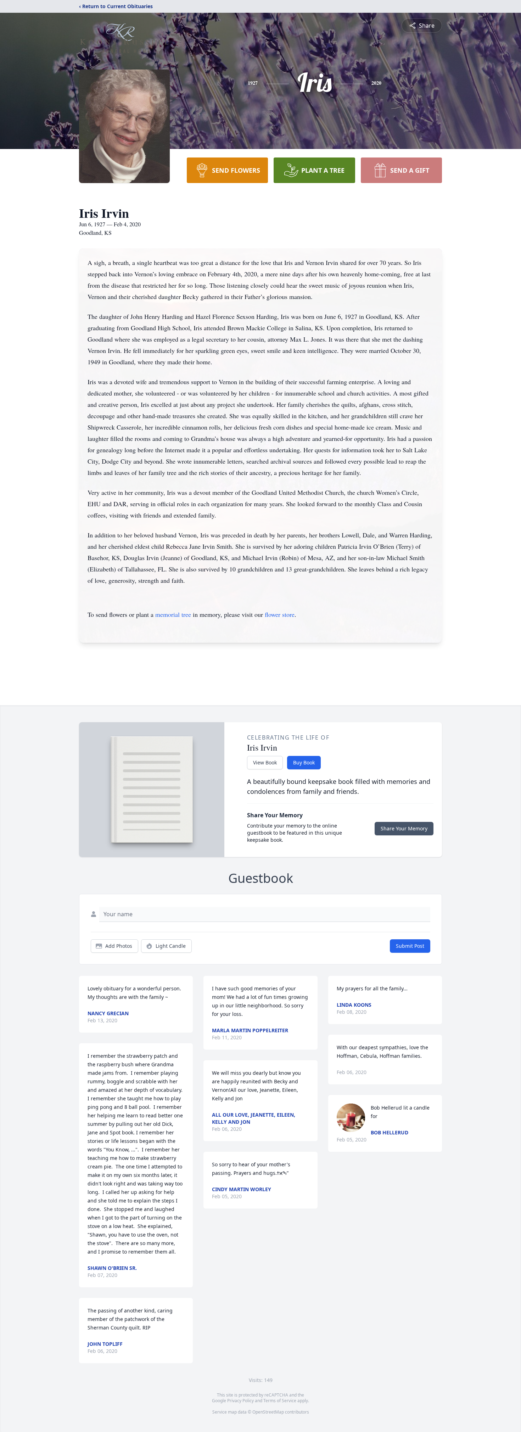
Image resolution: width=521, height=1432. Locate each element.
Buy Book (304, 762)
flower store (280, 614)
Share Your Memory (404, 828)
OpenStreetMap (268, 1412)
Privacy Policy (240, 1401)
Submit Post (410, 945)
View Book (265, 762)
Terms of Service (279, 1401)
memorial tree (173, 614)
